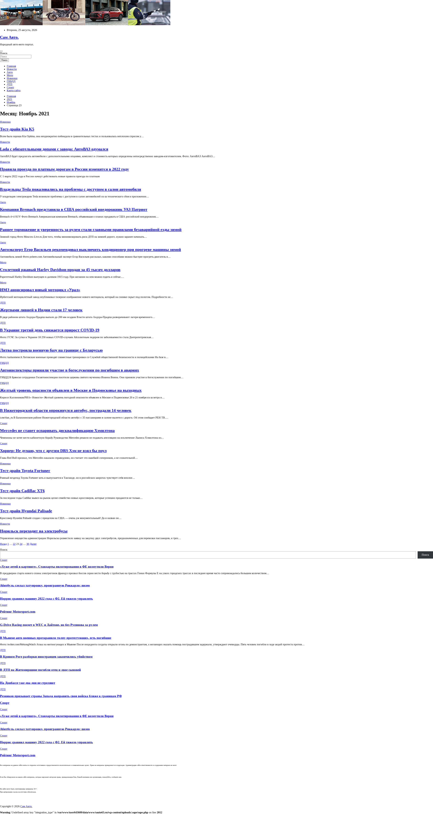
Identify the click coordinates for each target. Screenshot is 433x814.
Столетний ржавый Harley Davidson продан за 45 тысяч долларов (60, 269)
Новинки (12, 78)
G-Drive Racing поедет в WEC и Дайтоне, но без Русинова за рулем (49, 625)
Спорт (10, 87)
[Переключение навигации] (1, 51)
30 (27, 543)
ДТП (9, 84)
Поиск (3, 53)
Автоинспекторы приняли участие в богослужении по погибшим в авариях (69, 370)
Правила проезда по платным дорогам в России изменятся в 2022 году (64, 169)
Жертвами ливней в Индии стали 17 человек (41, 310)
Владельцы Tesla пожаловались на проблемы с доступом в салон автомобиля (70, 189)
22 (14, 543)
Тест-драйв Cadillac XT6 (22, 491)
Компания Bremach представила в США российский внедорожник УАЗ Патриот (73, 209)
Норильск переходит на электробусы (33, 531)
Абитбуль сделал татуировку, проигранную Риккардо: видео (45, 585)
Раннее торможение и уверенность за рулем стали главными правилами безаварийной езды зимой (90, 229)
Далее (33, 543)
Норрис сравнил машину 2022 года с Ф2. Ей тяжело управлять (46, 598)
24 (21, 543)
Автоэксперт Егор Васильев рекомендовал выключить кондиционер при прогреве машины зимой (90, 249)
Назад (3, 543)
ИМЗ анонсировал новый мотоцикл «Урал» (40, 290)
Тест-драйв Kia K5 (17, 129)
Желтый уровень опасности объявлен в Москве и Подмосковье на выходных (71, 390)
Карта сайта (13, 90)
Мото (10, 75)
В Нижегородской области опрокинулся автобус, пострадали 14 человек (65, 410)
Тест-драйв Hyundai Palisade (26, 511)
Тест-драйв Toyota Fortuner (25, 470)
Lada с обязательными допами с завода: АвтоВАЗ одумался (54, 149)
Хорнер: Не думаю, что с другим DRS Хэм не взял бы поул (53, 450)
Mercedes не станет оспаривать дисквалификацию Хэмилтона (57, 430)
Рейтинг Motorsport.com (17, 611)
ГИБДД (11, 81)
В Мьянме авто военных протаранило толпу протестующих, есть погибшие (55, 638)
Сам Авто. (9, 37)
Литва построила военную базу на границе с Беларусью (51, 350)
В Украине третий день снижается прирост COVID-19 (49, 330)
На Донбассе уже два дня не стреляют (27, 683)
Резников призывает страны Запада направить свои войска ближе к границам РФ (61, 696)
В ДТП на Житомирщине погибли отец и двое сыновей (40, 670)
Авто (10, 72)
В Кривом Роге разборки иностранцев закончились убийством (46, 656)
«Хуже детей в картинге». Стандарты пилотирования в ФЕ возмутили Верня (56, 566)
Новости (12, 69)
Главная (11, 66)
